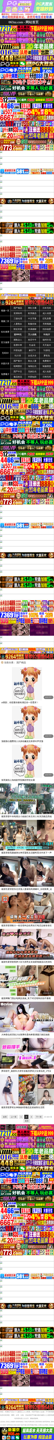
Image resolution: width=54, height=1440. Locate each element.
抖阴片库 (5, 363)
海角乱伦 (32, 366)
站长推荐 (5, 332)
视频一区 (5, 310)
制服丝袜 (32, 324)
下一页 (39, 1117)
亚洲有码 (18, 313)
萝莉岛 (47, 356)
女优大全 (32, 356)
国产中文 (18, 371)
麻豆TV (32, 350)
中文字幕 (32, 318)
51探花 (47, 350)
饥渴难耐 (32, 329)
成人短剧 (47, 371)
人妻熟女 (18, 324)
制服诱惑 (47, 366)
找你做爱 (47, 329)
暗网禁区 (18, 366)
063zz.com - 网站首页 (24, 22)
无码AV (5, 353)
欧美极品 (32, 313)
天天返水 (47, 345)
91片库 (18, 356)
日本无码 (47, 308)
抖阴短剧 (32, 377)
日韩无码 (47, 377)
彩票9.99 (18, 345)
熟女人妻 (32, 361)
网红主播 (32, 308)
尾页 (27, 1121)
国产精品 (18, 308)
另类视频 (47, 324)
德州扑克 (47, 340)
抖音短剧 (18, 350)
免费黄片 (47, 361)
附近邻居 (18, 329)
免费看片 (5, 374)
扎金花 (32, 345)
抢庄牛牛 (32, 340)
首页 (5, 1117)
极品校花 (18, 377)
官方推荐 (5, 342)
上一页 (13, 1117)
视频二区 (5, 321)
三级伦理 (18, 318)
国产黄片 (18, 361)
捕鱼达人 (18, 340)
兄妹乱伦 (32, 371)
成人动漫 (47, 313)
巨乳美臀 (47, 318)
